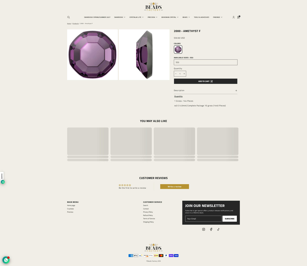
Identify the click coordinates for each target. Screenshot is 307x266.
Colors (177, 43)
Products (76, 23)
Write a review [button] (174, 186)
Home (69, 23)
